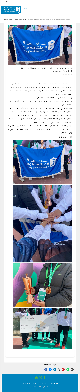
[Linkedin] (54, 369)
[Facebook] (45, 369)
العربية (6, 1)
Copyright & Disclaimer (30, 383)
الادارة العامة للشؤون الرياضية (17, 19)
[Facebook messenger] (50, 369)
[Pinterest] (63, 369)
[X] (59, 369)
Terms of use (54, 383)
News (25, 8)
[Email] (72, 369)
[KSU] (11, 8)
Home (6, 19)
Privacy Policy (43, 383)
